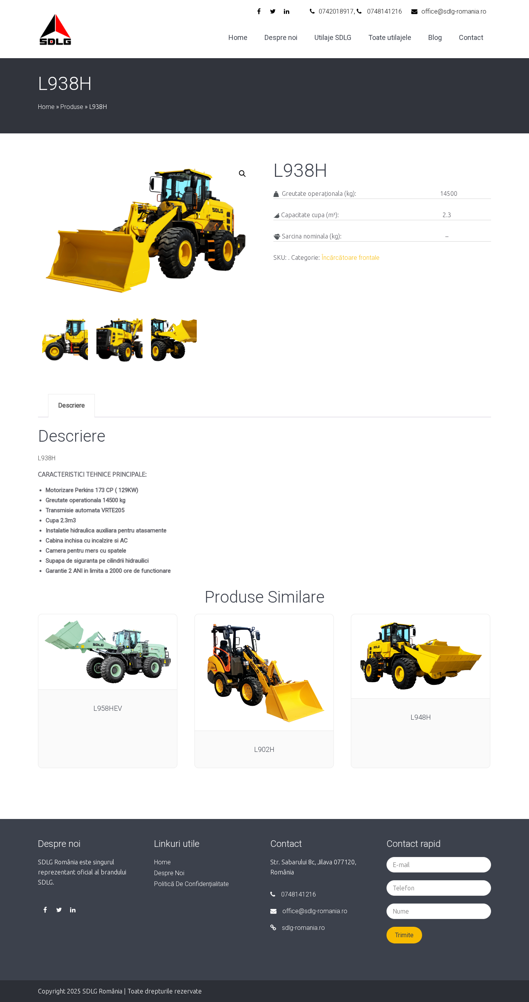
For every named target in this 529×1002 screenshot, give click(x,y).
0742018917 (336, 11)
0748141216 (384, 11)
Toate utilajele (389, 37)
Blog (435, 37)
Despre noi (280, 37)
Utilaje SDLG (332, 37)
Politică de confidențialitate (191, 884)
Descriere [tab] (71, 405)
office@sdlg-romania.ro (453, 11)
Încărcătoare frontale (350, 257)
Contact (471, 37)
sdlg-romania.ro (303, 927)
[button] (242, 174)
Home (237, 37)
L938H (46, 458)
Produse (71, 107)
